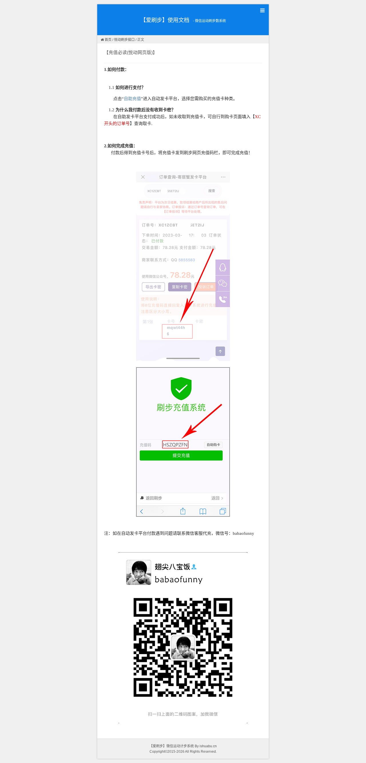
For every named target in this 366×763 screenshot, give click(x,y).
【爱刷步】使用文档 (164, 20)
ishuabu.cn (208, 746)
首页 (108, 40)
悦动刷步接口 (124, 40)
